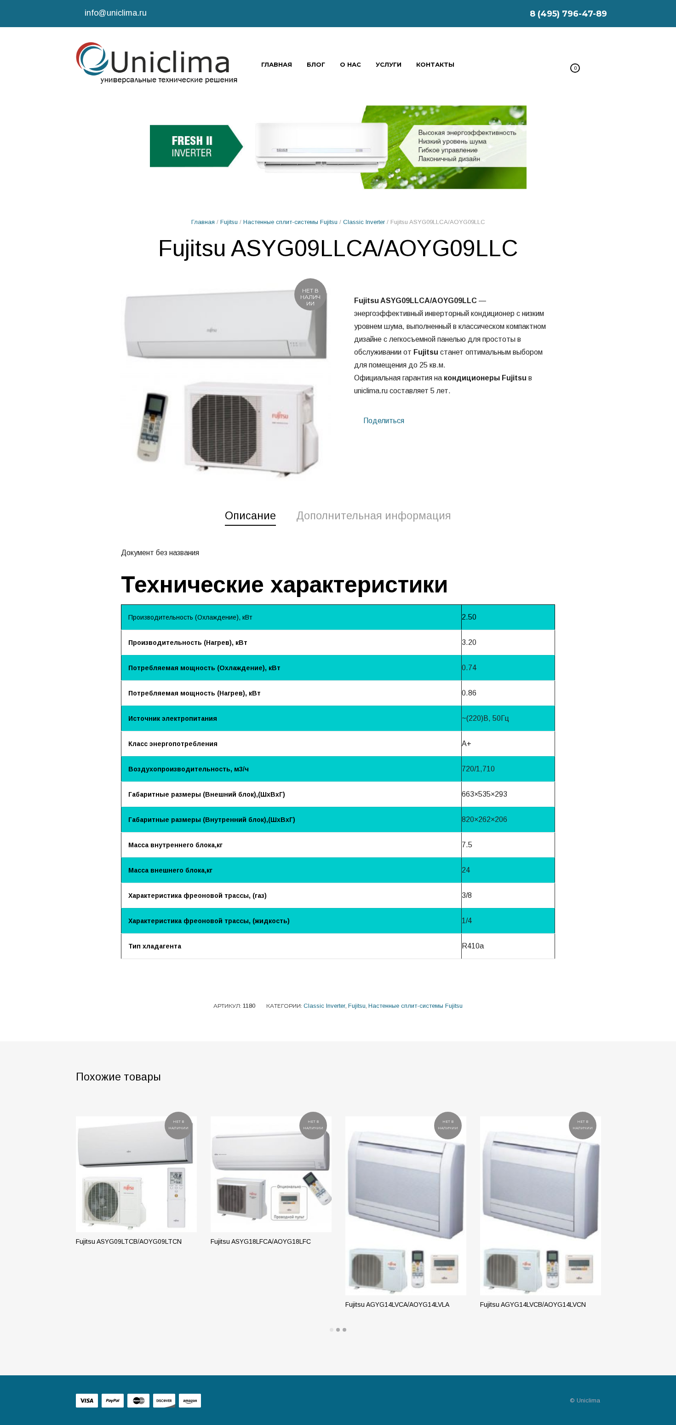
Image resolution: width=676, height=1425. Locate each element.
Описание (250, 516)
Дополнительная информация (373, 516)
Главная (203, 221)
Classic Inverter (364, 221)
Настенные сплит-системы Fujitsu (290, 221)
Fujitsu (229, 221)
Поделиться (382, 421)
